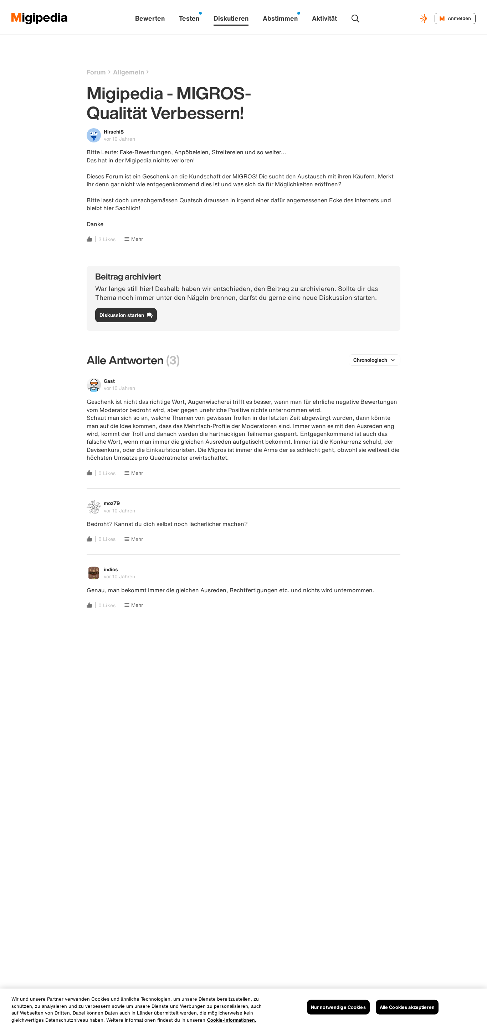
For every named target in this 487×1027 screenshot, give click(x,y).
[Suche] (355, 18)
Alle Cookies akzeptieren (407, 1007)
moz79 (112, 503)
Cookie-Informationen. (231, 1019)
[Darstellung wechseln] (424, 18)
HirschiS (114, 131)
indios (111, 569)
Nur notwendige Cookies (338, 1007)
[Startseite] (39, 18)
